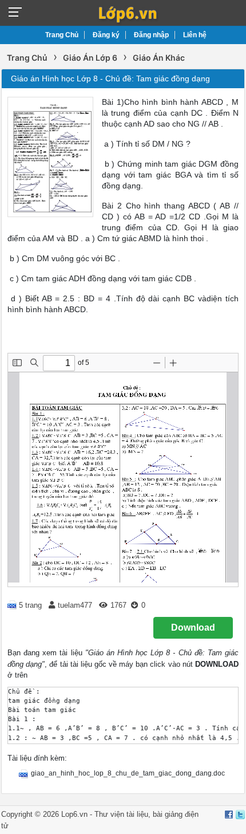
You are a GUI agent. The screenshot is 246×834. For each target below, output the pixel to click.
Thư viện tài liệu (121, 814)
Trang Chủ (61, 35)
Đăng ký (106, 35)
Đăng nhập (151, 35)
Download (193, 627)
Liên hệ (195, 35)
